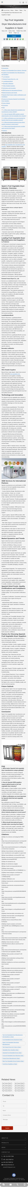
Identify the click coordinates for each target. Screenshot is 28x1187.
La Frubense (6, 76)
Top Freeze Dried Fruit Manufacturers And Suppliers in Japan (7, 1083)
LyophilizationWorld (8, 81)
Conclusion (5, 105)
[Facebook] (14, 1175)
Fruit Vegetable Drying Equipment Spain (12, 1039)
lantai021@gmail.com (9, 1167)
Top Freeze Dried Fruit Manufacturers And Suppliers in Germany (20, 1089)
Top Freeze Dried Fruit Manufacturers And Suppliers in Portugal (7, 1085)
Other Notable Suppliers (9, 85)
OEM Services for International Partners (12, 90)
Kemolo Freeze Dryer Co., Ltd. (10, 79)
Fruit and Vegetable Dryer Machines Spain (13, 1055)
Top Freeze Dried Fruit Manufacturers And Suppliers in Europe (20, 1090)
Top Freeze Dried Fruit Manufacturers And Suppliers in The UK (7, 1089)
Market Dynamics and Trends (9, 92)
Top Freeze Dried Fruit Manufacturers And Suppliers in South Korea (20, 1083)
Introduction (5, 68)
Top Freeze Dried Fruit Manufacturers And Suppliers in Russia (20, 1087)
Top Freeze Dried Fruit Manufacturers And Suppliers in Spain (20, 1085)
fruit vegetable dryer (15, 374)
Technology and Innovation (9, 88)
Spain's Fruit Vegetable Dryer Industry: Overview (14, 70)
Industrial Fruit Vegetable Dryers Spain (12, 1052)
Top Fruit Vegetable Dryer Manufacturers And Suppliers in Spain (13, 1035)
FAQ (3, 107)
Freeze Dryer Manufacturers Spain (11, 1058)
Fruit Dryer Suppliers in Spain (10, 1064)
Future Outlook (6, 103)
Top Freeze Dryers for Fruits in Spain (12, 1047)
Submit (7, 1128)
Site (18, 32)
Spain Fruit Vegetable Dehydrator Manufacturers (11, 1043)
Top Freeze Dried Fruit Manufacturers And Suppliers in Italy (7, 1087)
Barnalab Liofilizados (8, 83)
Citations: (4, 130)
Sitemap (23, 1179)
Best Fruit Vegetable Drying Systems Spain (13, 1061)
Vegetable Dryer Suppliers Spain (11, 1050)
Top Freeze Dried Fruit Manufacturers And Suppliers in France (7, 1090)
